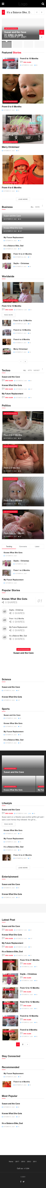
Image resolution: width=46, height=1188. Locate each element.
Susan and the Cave (15, 32)
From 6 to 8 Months (11, 106)
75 (20, 249)
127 (20, 231)
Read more (8, 315)
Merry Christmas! (10, 147)
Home (11, 1161)
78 (20, 240)
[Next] (25, 361)
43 (31, 310)
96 (30, 266)
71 (30, 257)
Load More (23, 199)
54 (18, 150)
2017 (17, 1161)
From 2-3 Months (12, 467)
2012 (29, 1161)
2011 (35, 1161)
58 (20, 536)
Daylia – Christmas (21, 263)
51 (30, 324)
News (37, 207)
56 (36, 65)
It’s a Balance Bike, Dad (20, 10)
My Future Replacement (14, 237)
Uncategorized (11, 28)
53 (18, 110)
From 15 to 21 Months (19, 12)
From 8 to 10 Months (29, 58)
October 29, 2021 (21, 257)
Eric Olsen (15, 35)
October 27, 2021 (27, 65)
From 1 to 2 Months (13, 500)
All (32, 207)
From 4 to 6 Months (11, 187)
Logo (22, 4)
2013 (23, 1161)
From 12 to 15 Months (11, 305)
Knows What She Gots (13, 227)
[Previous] (21, 361)
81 (20, 504)
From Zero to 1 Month (14, 533)
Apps (30, 370)
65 (20, 219)
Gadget (36, 370)
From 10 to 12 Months (22, 320)
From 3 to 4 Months (13, 434)
